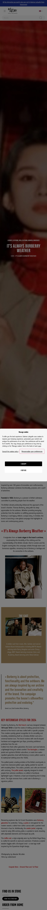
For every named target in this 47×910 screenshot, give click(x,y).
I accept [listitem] (23, 464)
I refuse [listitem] (23, 470)
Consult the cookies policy (10, 451)
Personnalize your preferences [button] (32, 451)
